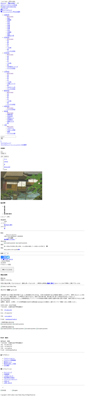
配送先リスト (8, 362)
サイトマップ (8, 372)
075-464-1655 (8, 310)
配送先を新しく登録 (10, 363)
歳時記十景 (10, 35)
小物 (5, 125)
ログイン (3, 5)
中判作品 (6, 53)
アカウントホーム (9, 358)
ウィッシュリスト (7, 12)
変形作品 (6, 90)
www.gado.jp (8, 316)
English (20, 390)
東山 (8, 18)
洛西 (8, 28)
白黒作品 (6, 106)
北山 (8, 30)
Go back (10, 16)
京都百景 (6, 15)
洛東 (8, 27)
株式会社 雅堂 (7, 167)
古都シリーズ (11, 83)
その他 (9, 47)
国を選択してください (9, 239)
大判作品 (6, 37)
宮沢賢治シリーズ (12, 66)
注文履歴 (17, 12)
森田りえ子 (10, 121)
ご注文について (8, 376)
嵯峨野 (9, 20)
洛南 (8, 25)
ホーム (5, 159)
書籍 (8, 131)
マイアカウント (7, 10)
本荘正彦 (10, 116)
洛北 (8, 21)
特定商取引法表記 (9, 377)
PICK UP (3, 3)
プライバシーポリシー (10, 379)
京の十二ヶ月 (11, 87)
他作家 (6, 111)
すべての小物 (11, 133)
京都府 (9, 32)
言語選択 (12, 3)
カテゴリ (3, 8)
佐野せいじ (10, 118)
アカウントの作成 (11, 5)
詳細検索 (6, 374)
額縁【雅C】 (51, 283)
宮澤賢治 (10, 119)
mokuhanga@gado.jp (11, 319)
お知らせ (6, 381)
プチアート (10, 128)
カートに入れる (8, 269)
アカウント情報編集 (10, 360)
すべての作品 (11, 51)
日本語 (8, 390)
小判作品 (6, 71)
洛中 (8, 23)
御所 (8, 34)
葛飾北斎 (10, 114)
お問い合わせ (8, 259)
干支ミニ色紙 (11, 130)
